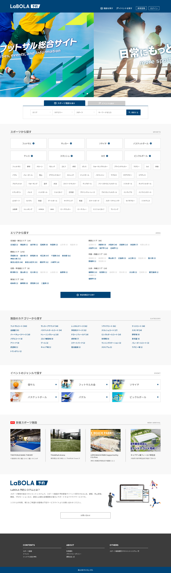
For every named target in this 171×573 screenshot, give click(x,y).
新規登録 (141, 8)
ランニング (114, 209)
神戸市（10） (103, 248)
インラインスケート (145, 192)
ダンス (84, 166)
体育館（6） (106, 339)
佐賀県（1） (103, 272)
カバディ (29, 200)
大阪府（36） (112, 244)
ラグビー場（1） (137, 347)
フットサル (26, 143)
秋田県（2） (54, 244)
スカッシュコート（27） (110, 330)
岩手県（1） (34, 244)
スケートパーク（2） (78, 343)
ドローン (40, 166)
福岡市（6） (93, 278)
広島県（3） (122, 258)
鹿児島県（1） (154, 272)
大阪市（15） (93, 248)
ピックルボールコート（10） (111, 334)
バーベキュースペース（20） (20, 334)
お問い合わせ (85, 515)
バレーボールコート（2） (140, 343)
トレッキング (28, 209)
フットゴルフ (58, 192)
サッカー (65, 143)
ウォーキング (32, 183)
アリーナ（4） (15, 343)
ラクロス (114, 175)
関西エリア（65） (96, 240)
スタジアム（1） (107, 347)
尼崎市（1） (114, 248)
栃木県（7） (24, 255)
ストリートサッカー (69, 183)
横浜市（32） (44, 262)
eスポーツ (16, 200)
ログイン (154, 8)
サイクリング (68, 200)
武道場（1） (14, 347)
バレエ (30, 192)
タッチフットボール (145, 183)
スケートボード (94, 200)
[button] (83, 93)
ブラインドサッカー (120, 166)
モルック (52, 166)
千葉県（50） (55, 255)
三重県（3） (45, 283)
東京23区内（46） (16, 262)
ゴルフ (63, 166)
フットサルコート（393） (18, 326)
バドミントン (100, 175)
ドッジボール (84, 175)
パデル (14, 175)
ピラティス (142, 175)
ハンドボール (42, 192)
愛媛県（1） (93, 261)
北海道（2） (14, 244)
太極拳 (14, 209)
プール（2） (45, 343)
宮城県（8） (44, 244)
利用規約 (69, 551)
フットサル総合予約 (29, 557)
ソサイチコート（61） (109, 326)
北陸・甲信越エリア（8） (20, 268)
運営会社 (69, 557)
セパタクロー (130, 200)
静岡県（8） (24, 283)
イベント (26, 554)
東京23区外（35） (31, 262)
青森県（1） (24, 244)
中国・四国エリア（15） (98, 254)
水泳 (55, 183)
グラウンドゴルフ (54, 175)
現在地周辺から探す (87, 295)
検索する (134, 112)
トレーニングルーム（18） (50, 334)
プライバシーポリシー (73, 554)
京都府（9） (102, 244)
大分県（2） (133, 272)
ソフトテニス (145, 200)
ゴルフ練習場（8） (47, 339)
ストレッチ (70, 175)
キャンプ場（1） (46, 347)
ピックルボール (141, 155)
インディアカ (128, 192)
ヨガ (103, 155)
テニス (27, 155)
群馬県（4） (34, 255)
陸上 (40, 175)
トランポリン (16, 192)
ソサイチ (103, 143)
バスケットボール (141, 143)
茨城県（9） (14, 255)
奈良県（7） (134, 244)
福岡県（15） (93, 272)
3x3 (147, 166)
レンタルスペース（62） (79, 326)
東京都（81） (66, 255)
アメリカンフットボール (109, 192)
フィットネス (16, 166)
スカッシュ (64, 155)
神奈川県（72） (15, 258)
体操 (156, 166)
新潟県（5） (14, 272)
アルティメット (17, 183)
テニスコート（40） (138, 326)
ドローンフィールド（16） (80, 334)
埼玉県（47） (44, 255)
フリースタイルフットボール (107, 183)
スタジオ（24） (137, 330)
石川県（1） (34, 272)
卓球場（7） (75, 339)
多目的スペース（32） (79, 330)
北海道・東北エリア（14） (21, 240)
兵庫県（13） (123, 244)
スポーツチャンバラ (112, 200)
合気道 (71, 192)
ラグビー (137, 166)
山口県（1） (132, 258)
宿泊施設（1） (76, 347)
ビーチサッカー (65, 209)
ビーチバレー (82, 209)
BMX (52, 209)
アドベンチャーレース (87, 192)
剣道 (40, 200)
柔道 (80, 200)
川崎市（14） (55, 262)
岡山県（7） (112, 258)
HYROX (41, 209)
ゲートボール (52, 200)
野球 (28, 166)
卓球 (74, 166)
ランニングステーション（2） (111, 343)
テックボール (87, 183)
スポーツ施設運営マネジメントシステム (123, 551)
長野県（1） (64, 272)
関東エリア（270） (18, 251)
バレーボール (28, 175)
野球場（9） (136, 334)
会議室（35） (14, 330)
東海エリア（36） (17, 279)
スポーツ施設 (27, 551)
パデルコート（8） (16, 339)
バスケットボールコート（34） (51, 330)
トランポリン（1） (16, 351)
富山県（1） (24, 272)
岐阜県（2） (14, 283)
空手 (45, 183)
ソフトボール (127, 183)
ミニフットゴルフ (98, 209)
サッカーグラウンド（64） (50, 326)
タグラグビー (127, 175)
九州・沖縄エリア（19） (98, 268)
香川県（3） (152, 258)
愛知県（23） (34, 283)
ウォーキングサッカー (100, 166)
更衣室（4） (136, 339)
